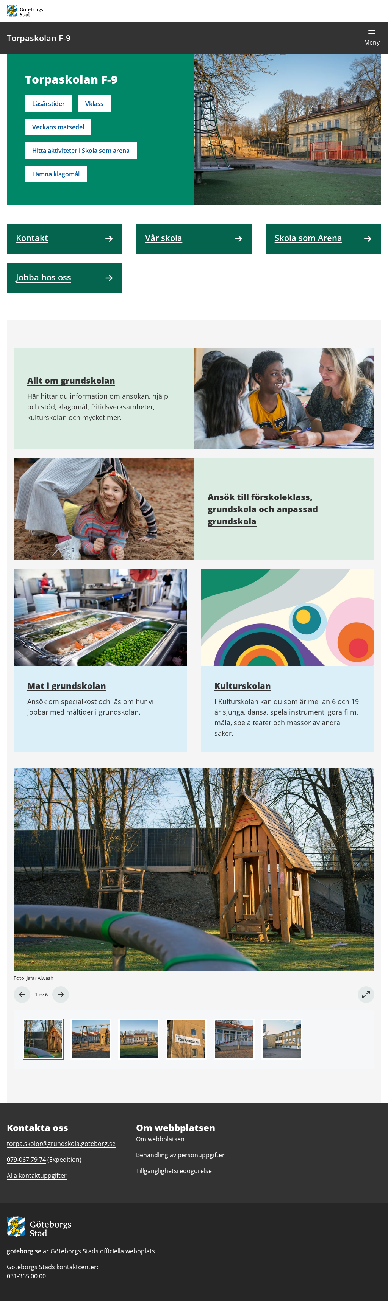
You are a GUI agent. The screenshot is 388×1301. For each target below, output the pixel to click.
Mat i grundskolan (66, 685)
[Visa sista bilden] (22, 994)
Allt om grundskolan (71, 380)
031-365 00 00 (26, 1276)
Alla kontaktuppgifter (37, 1175)
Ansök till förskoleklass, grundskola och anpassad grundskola (263, 509)
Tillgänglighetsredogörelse (174, 1171)
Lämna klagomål (56, 174)
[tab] (43, 1039)
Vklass (94, 103)
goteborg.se (24, 1251)
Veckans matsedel (58, 127)
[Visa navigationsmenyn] (371, 38)
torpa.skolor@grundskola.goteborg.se (61, 1143)
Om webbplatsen (160, 1139)
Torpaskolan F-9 (39, 38)
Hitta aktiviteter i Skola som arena (81, 150)
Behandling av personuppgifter (180, 1155)
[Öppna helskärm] (366, 994)
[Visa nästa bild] (60, 994)
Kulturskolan (242, 685)
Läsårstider (48, 103)
